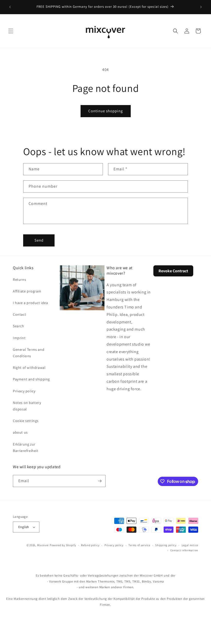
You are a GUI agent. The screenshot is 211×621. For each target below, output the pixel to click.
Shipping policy (166, 545)
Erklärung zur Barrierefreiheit (25, 447)
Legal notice (190, 545)
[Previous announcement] (10, 7)
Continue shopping (105, 110)
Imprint (19, 338)
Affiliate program (27, 291)
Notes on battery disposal (27, 405)
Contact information (184, 550)
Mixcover (43, 545)
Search (18, 326)
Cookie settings (26, 420)
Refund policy (90, 545)
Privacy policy (24, 391)
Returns (19, 279)
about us (20, 432)
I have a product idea (30, 302)
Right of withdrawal (29, 367)
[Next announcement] (201, 7)
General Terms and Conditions (28, 352)
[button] (10, 31)
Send (38, 240)
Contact (19, 314)
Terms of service (139, 545)
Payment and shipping (31, 379)
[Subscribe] (99, 481)
